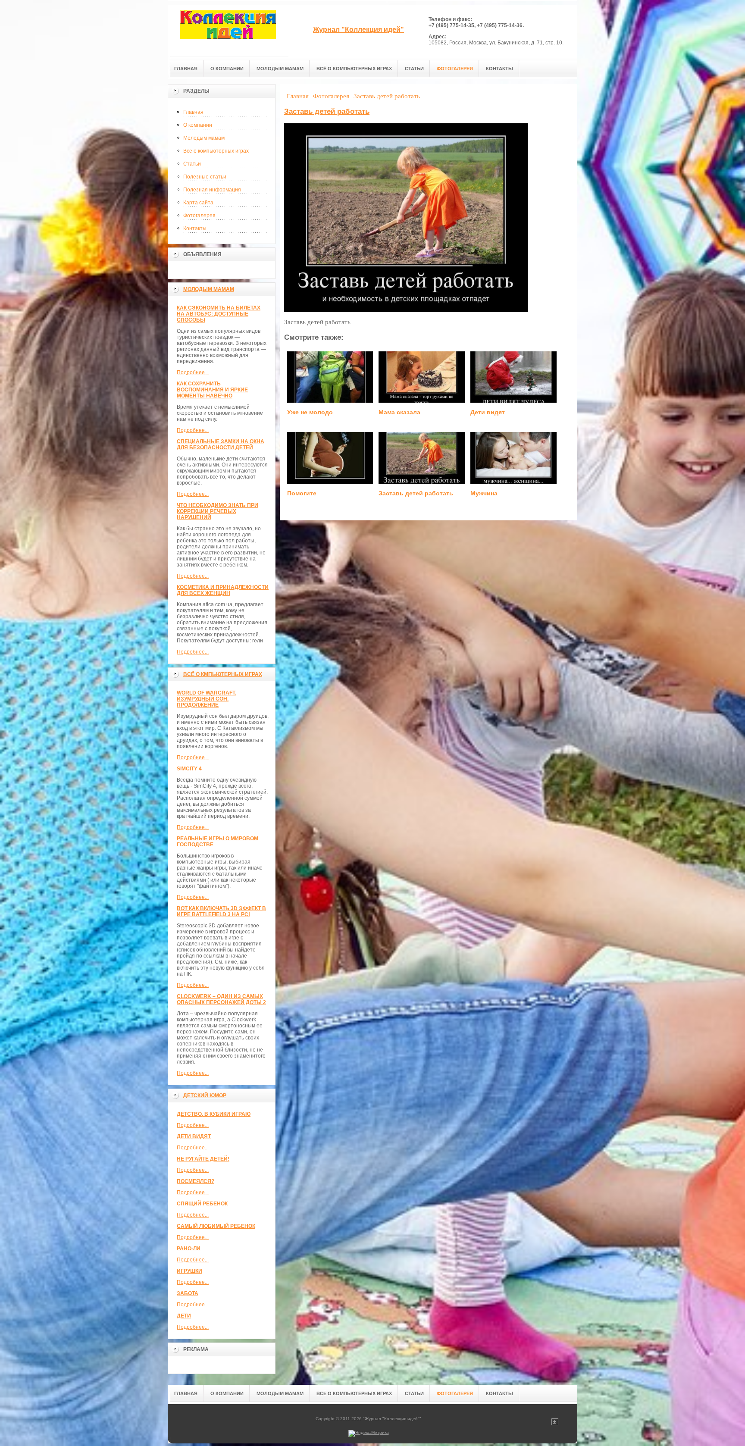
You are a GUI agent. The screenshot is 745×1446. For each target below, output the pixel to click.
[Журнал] (228, 30)
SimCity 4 (189, 769)
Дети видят (194, 1136)
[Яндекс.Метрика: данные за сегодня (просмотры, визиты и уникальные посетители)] (368, 1433)
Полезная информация (212, 190)
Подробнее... (193, 372)
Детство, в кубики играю (213, 1114)
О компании (197, 125)
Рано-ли (188, 1249)
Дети (184, 1316)
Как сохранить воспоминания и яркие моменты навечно (212, 390)
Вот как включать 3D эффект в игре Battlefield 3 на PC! (221, 911)
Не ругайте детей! (203, 1159)
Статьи (192, 164)
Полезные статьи (204, 177)
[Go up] (554, 1423)
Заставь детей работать (326, 111)
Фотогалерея (199, 216)
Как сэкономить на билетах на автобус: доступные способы (218, 314)
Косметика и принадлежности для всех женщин (223, 590)
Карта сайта (198, 203)
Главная (193, 112)
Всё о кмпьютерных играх (222, 674)
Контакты (195, 228)
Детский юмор (204, 1095)
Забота (187, 1293)
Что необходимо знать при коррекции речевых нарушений (217, 511)
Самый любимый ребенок (216, 1226)
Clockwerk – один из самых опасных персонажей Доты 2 (221, 999)
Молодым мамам (204, 138)
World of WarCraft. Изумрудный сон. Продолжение (206, 699)
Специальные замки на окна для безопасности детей (220, 444)
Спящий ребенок (202, 1204)
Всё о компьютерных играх (216, 151)
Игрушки (189, 1271)
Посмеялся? (195, 1181)
